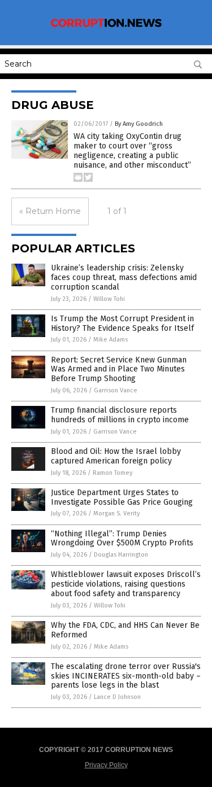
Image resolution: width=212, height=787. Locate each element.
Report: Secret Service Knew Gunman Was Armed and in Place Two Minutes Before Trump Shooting (119, 369)
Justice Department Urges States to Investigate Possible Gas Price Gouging (122, 497)
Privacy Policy (106, 765)
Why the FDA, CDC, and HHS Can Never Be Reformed (125, 630)
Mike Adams (110, 339)
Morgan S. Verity (116, 513)
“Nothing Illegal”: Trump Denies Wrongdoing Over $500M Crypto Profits (122, 538)
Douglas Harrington (121, 554)
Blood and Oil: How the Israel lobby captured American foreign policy (116, 456)
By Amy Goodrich (139, 124)
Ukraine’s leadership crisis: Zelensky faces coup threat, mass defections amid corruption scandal (124, 277)
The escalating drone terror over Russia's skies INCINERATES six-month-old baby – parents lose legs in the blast (126, 676)
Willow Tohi (109, 299)
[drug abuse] (106, 26)
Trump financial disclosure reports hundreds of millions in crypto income (120, 415)
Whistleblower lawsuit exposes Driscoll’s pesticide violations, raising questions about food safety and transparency (126, 584)
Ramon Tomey (112, 472)
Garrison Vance (115, 390)
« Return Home (50, 211)
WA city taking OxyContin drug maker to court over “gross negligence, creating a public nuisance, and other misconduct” (132, 150)
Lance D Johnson (117, 697)
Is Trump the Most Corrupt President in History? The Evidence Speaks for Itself (122, 323)
